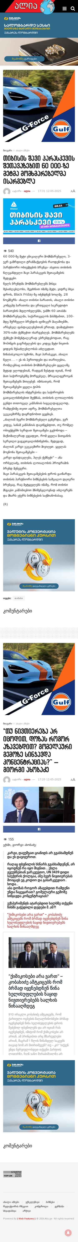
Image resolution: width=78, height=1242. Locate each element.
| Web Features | (26, 1218)
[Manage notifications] (68, 1232)
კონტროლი (41, 1206)
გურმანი (59, 1206)
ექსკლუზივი (33, 1202)
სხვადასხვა (9, 1210)
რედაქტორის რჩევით (15, 1206)
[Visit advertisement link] (39, 109)
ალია (27, 191)
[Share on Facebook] (39, 240)
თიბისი (19, 598)
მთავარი (7, 150)
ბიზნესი (50, 1202)
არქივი (27, 1210)
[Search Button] (73, 8)
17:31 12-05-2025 (49, 191)
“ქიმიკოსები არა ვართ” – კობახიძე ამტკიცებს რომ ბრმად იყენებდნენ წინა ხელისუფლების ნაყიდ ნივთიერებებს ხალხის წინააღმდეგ (37, 920)
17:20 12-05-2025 (49, 779)
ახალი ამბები (23, 150)
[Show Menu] (65, 8)
